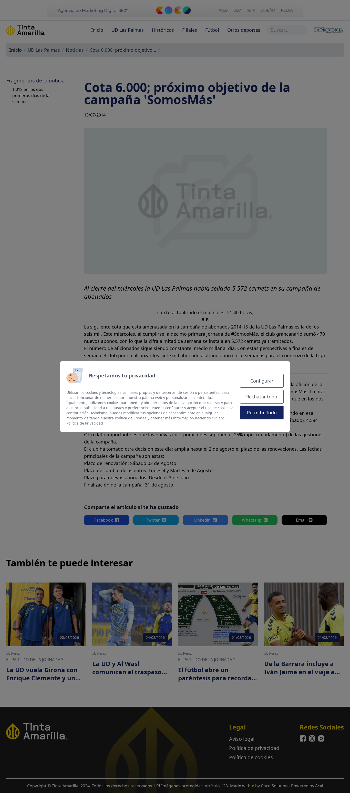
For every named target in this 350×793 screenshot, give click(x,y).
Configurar (261, 381)
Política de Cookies (131, 418)
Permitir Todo (262, 412)
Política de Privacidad (84, 423)
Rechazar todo (261, 397)
